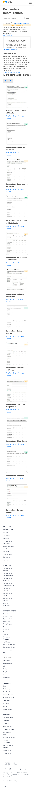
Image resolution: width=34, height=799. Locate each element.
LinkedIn (15, 769)
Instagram (25, 769)
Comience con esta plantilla (11, 72)
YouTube (20, 769)
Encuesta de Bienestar (15, 476)
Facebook (5, 769)
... (13, 23)
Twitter (10, 769)
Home (7, 23)
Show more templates (10, 49)
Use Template (7, 35)
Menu (30, 3)
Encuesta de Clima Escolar (17, 441)
